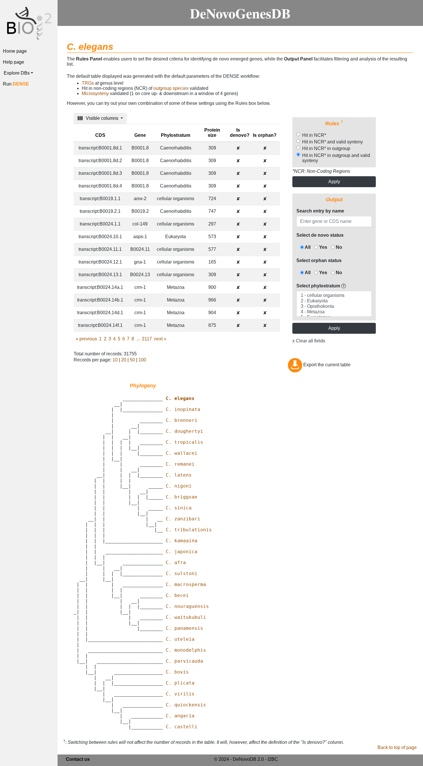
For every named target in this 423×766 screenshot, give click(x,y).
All (307, 247)
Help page (13, 62)
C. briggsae (181, 497)
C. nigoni (179, 486)
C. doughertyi (184, 431)
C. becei (177, 595)
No (338, 247)
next (160, 338)
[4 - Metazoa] (334, 312)
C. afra (176, 562)
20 (123, 359)
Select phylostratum (318, 285)
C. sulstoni (181, 573)
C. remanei (180, 464)
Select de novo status (320, 235)
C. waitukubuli (186, 617)
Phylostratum (175, 135)
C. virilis (180, 694)
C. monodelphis (186, 650)
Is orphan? (265, 135)
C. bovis (177, 672)
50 (132, 359)
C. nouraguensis (187, 606)
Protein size (212, 133)
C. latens (179, 475)
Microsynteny (95, 93)
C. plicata (180, 683)
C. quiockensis (186, 705)
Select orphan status (319, 260)
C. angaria (180, 715)
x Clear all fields (308, 340)
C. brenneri (181, 420)
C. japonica (181, 551)
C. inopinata (183, 409)
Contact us (78, 759)
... (138, 338)
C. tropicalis (184, 442)
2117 (147, 338)
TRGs (88, 83)
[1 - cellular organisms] (334, 295)
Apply (334, 181)
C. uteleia (180, 639)
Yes (322, 247)
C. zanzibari (183, 519)
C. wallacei (181, 453)
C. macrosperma (186, 584)
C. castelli (181, 726)
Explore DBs (17, 73)
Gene (140, 135)
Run (16, 83)
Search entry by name (320, 210)
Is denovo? (239, 133)
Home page (15, 51)
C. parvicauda (184, 661)
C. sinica (179, 508)
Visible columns (102, 118)
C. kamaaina (181, 540)
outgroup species (170, 88)
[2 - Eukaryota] (334, 301)
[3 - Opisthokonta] (334, 306)
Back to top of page (397, 747)
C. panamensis (184, 628)
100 (142, 359)
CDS (100, 135)
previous (86, 338)
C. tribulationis (189, 529)
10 (115, 359)
